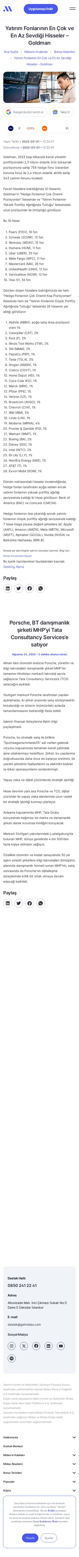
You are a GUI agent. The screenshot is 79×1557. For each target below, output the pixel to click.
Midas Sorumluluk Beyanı (17, 556)
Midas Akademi (13, 1464)
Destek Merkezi (13, 1446)
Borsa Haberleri (64, 52)
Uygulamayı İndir (41, 9)
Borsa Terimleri (12, 1472)
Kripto (7, 1490)
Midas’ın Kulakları (36, 52)
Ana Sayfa (11, 52)
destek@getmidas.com (24, 1324)
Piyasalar (9, 1481)
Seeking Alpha (13, 567)
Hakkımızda (10, 1437)
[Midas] (7, 9)
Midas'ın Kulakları (14, 1455)
